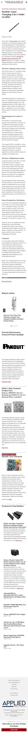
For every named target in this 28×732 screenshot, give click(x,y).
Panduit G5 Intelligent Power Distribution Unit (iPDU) (12, 58)
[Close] (27, 723)
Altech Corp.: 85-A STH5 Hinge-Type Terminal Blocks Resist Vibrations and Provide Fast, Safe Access (14, 624)
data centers (13, 41)
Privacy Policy (14, 688)
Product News (21, 9)
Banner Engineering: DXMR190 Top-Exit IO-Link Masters (14, 636)
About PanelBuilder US (14, 682)
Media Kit (14, 686)
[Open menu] (26, 2)
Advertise (14, 684)
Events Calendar (14, 693)
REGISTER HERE (6, 382)
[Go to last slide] (4, 310)
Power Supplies (13, 9)
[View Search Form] (1, 2)
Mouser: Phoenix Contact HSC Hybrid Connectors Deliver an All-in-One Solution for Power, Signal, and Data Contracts (15, 562)
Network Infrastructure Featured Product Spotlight (13, 333)
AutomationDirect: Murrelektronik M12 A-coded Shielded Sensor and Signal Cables (15, 595)
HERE (10, 499)
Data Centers (5, 9)
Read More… (19, 540)
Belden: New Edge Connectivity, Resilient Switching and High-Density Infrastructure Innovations (15, 525)
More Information (7, 281)
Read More (5, 447)
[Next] (24, 310)
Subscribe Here (14, 695)
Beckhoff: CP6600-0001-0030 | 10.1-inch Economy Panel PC (15, 605)
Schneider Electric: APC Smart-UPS (14, 646)
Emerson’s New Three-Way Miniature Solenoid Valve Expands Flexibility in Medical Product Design (13, 318)
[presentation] (14, 304)
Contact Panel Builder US (14, 680)
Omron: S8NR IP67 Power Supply (14, 614)
